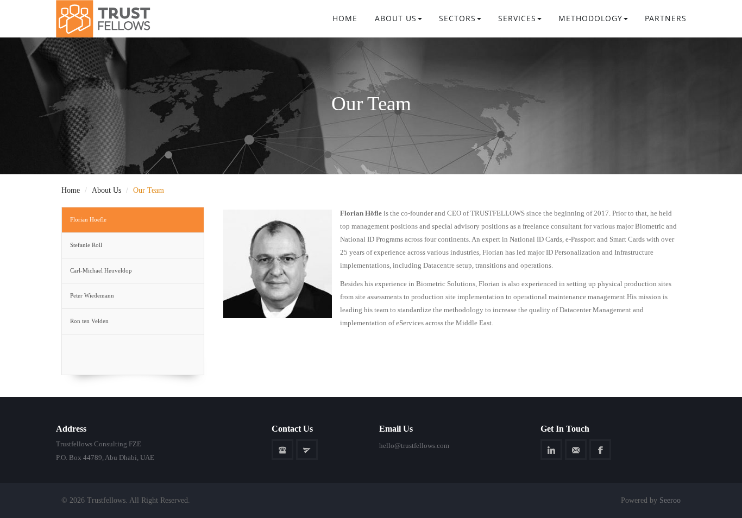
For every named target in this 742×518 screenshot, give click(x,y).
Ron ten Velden (89, 321)
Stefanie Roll (86, 245)
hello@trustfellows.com (414, 445)
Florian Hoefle (88, 219)
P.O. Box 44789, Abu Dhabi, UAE (105, 457)
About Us (396, 18)
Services (517, 18)
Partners (666, 18)
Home (344, 18)
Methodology (590, 18)
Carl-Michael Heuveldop (101, 270)
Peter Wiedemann (92, 295)
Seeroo (670, 500)
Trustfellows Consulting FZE (98, 444)
